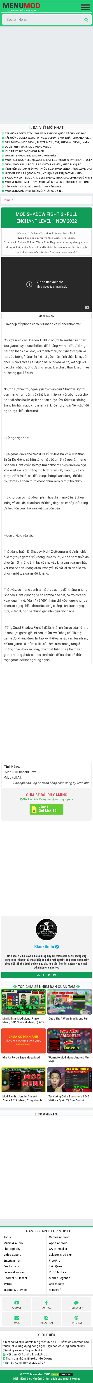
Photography (12, 1248)
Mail (16, 1323)
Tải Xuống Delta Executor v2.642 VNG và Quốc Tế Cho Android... (46, 133)
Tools (7, 1237)
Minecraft (55, 1289)
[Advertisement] (46, 75)
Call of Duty (56, 1284)
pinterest (76, 1323)
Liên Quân (55, 1266)
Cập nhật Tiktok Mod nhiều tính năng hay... (34, 186)
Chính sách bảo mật (55, 1378)
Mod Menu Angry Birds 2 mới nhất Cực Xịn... (34, 190)
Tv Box (8, 1284)
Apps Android (58, 1243)
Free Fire (54, 1260)
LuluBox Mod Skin (60, 1254)
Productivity (11, 1266)
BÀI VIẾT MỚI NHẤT (47, 127)
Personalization (14, 1272)
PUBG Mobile (57, 1272)
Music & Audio (13, 1243)
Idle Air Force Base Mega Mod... (25, 151)
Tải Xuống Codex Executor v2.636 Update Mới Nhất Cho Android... (48, 137)
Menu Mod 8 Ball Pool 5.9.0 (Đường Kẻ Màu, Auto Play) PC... (44, 164)
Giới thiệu (19, 1378)
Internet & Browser (16, 1289)
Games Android (59, 1237)
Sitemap (75, 1378)
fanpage (46, 1307)
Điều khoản (34, 1378)
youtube (16, 1307)
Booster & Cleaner (15, 1278)
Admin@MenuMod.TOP (30, 1362)
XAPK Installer (58, 1248)
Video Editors (12, 1254)
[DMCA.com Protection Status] (62, 1374)
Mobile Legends (59, 1278)
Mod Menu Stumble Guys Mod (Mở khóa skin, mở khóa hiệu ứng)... (49, 182)
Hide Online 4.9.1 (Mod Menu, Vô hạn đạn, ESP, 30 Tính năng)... (45, 173)
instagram (46, 1323)
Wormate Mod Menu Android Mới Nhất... (31, 155)
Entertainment (12, 1260)
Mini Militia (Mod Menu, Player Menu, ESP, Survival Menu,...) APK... (48, 142)
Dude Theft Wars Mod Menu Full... (28, 146)
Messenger (76, 1307)
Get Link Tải (48, 810)
